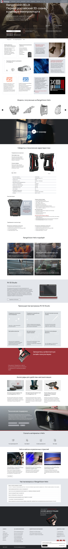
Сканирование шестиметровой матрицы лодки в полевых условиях (51, 468)
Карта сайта (5, 547)
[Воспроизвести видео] (34, 131)
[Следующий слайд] (65, 110)
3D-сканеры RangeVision (17, 39)
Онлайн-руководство (40, 443)
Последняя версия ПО (13, 443)
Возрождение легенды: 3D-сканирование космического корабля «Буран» (33, 468)
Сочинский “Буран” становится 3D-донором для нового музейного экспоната (15, 468)
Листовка (55, 443)
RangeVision (9, 39)
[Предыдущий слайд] (2, 110)
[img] (44, 1)
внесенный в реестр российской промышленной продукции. (41, 81)
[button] (12, 423)
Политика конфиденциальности (19, 547)
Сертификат (27, 443)
